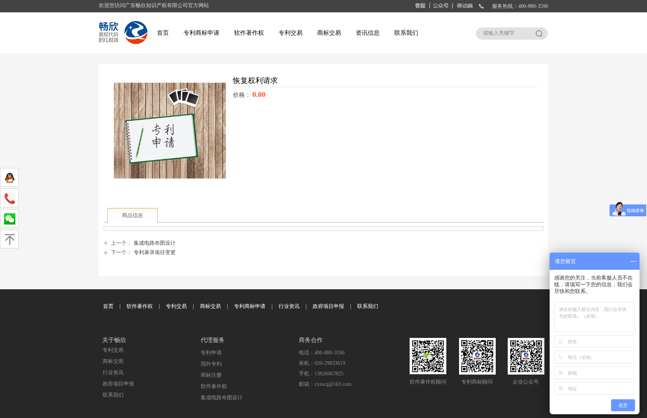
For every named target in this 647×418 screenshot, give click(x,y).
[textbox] (503, 33)
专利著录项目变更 (143, 252)
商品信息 (132, 215)
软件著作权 (249, 33)
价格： (242, 95)
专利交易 (291, 33)
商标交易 (329, 33)
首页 (163, 33)
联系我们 (406, 33)
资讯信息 (368, 33)
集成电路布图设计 (143, 243)
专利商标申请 (201, 33)
